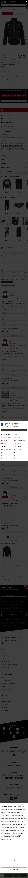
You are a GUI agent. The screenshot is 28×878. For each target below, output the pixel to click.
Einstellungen (14, 869)
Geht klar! (14, 861)
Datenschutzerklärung (6, 839)
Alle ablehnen (14, 865)
